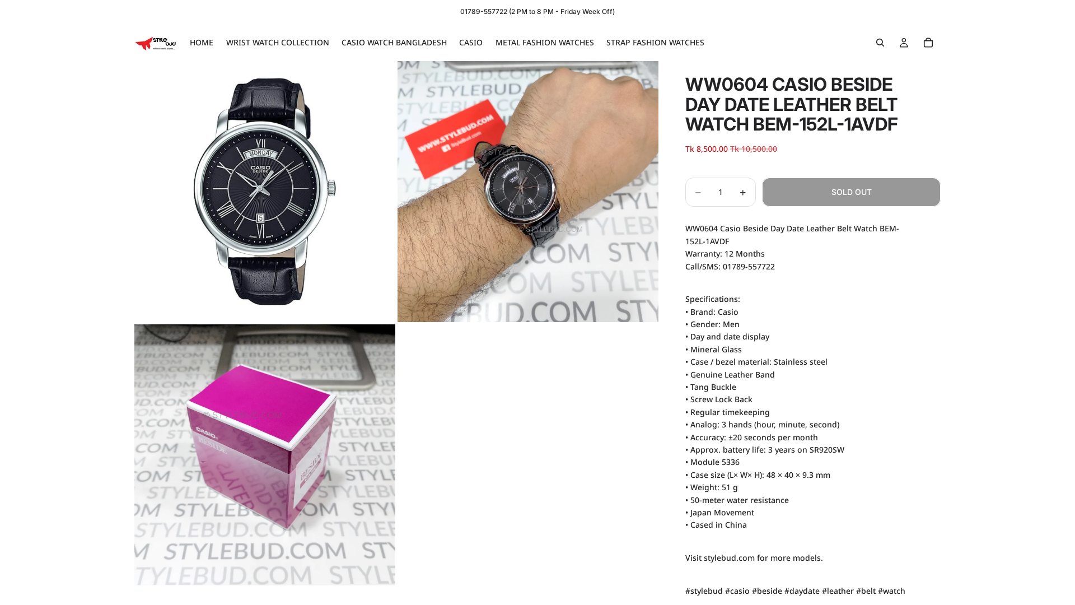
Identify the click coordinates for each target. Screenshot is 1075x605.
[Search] (880, 42)
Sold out (851, 192)
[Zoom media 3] (264, 454)
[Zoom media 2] (528, 191)
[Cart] (928, 42)
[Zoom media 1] (264, 191)
